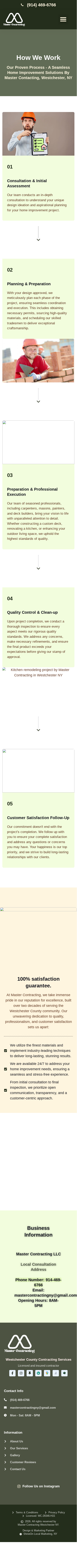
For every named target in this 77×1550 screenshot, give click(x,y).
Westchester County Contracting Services (38, 1359)
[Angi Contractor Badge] (56, 1373)
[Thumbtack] (30, 1373)
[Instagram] (21, 1373)
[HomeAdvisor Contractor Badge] (64, 1373)
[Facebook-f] (12, 1373)
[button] (63, 19)
